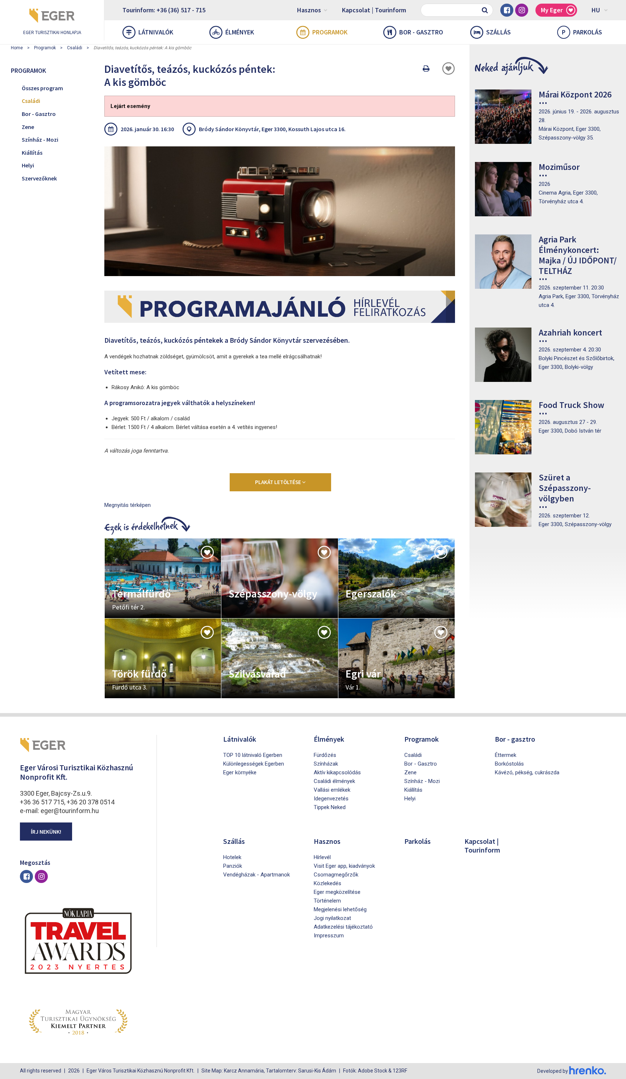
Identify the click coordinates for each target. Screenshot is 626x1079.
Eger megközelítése (337, 892)
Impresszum (329, 935)
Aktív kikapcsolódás (337, 772)
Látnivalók (155, 32)
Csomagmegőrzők (336, 874)
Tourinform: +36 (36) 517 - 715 (163, 10)
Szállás (498, 32)
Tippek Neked (330, 807)
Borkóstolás (509, 764)
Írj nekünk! (46, 831)
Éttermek (505, 755)
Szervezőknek (39, 178)
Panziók (232, 866)
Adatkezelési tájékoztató (343, 927)
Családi (74, 47)
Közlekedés (327, 883)
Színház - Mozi (40, 139)
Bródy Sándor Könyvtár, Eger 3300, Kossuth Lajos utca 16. (272, 129)
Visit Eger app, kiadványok (344, 866)
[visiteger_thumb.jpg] (279, 211)
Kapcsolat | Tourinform (374, 10)
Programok (329, 32)
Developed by (553, 1071)
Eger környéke (239, 772)
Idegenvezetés (331, 798)
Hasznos (309, 10)
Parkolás (582, 32)
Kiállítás (32, 152)
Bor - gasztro (421, 32)
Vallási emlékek (332, 790)
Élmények (239, 32)
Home (17, 47)
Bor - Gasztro (39, 113)
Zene (28, 126)
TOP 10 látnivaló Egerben (252, 755)
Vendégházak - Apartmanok (256, 874)
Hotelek (232, 857)
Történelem (327, 900)
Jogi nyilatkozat (332, 918)
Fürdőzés (325, 755)
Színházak (326, 764)
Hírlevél (322, 857)
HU (596, 10)
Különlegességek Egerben (253, 764)
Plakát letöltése (278, 482)
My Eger (552, 10)
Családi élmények (334, 781)
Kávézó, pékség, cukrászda (527, 772)
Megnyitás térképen (127, 505)
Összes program (42, 88)
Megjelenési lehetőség (340, 909)
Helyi (28, 165)
